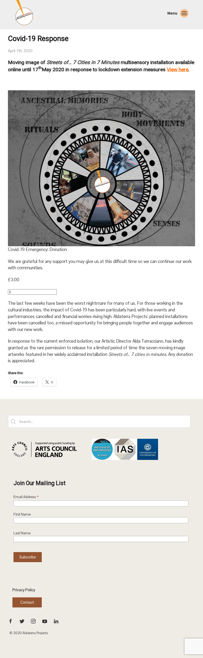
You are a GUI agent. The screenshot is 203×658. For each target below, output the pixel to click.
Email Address (26, 497)
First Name (22, 514)
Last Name (21, 533)
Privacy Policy (23, 589)
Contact (27, 602)
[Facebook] (11, 620)
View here (177, 69)
